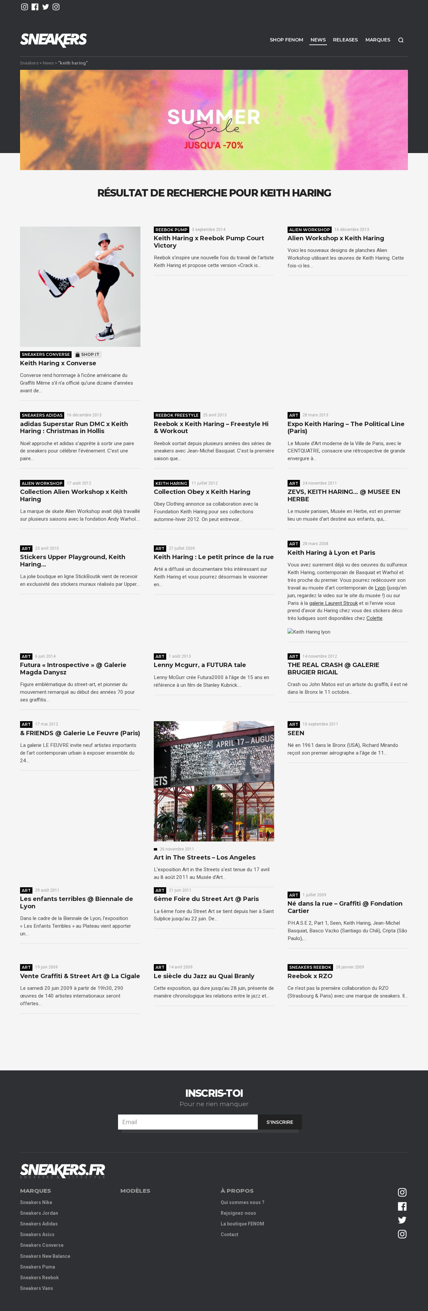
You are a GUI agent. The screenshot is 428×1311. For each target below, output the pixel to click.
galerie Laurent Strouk (333, 603)
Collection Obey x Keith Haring (202, 492)
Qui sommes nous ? (242, 1202)
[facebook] (34, 6)
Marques (377, 40)
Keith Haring (171, 483)
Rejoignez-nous (238, 1213)
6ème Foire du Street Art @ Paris (206, 899)
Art (293, 415)
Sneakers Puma (37, 1267)
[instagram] (24, 6)
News (318, 40)
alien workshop (309, 229)
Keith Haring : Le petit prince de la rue (214, 557)
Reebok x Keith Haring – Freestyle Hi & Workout (211, 428)
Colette (374, 618)
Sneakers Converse (46, 354)
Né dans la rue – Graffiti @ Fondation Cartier (345, 907)
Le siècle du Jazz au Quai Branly (204, 976)
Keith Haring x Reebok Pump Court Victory (209, 242)
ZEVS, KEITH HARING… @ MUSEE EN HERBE (344, 496)
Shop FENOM (286, 40)
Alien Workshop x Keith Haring (336, 238)
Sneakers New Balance (45, 1256)
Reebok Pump (171, 229)
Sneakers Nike (36, 1202)
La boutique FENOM (242, 1223)
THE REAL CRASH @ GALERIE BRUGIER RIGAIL (334, 669)
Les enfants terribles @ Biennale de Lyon (76, 903)
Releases (345, 40)
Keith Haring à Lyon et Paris (331, 552)
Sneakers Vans (36, 1288)
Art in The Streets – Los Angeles (204, 857)
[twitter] (45, 6)
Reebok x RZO (310, 976)
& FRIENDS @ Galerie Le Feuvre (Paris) (80, 733)
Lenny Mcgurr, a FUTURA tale (200, 665)
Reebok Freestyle (177, 415)
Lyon (380, 588)
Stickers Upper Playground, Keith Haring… (72, 561)
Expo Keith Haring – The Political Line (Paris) (346, 428)
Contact (229, 1234)
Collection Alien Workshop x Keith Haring (73, 496)
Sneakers (29, 62)
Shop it (90, 354)
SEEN (296, 733)
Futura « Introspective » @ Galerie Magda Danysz (73, 669)
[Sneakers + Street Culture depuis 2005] (62, 1171)
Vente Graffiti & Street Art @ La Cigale (80, 976)
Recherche (401, 40)
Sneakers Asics (37, 1234)
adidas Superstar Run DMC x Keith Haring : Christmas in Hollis (74, 428)
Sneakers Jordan (39, 1213)
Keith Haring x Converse (58, 363)
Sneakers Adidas (42, 415)
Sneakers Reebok (310, 967)
